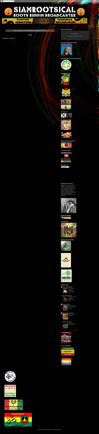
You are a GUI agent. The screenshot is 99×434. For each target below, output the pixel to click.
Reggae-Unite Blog (67, 295)
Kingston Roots (66, 304)
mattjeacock (49, 429)
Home (30, 35)
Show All (75, 329)
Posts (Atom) (12, 38)
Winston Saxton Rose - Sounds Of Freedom (72, 307)
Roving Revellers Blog (68, 313)
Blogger (59, 429)
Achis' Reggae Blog (67, 286)
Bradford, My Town (67, 321)
